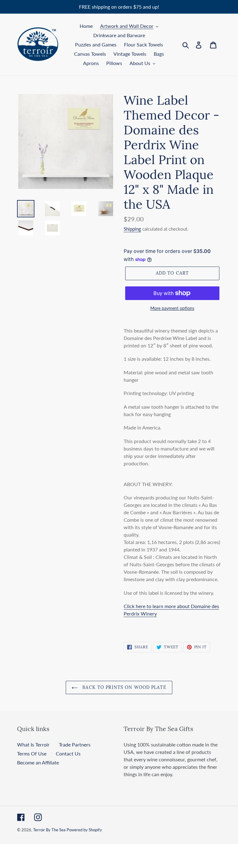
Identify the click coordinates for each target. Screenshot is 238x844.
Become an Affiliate (38, 762)
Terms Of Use (31, 753)
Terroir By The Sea (49, 829)
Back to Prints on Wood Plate (123, 687)
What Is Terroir (33, 744)
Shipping (132, 229)
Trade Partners (74, 744)
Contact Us (68, 753)
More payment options (172, 308)
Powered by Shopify (84, 829)
